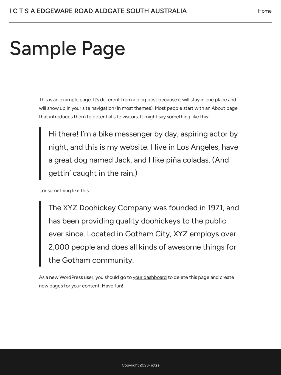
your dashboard (150, 277)
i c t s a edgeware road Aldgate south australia (98, 11)
